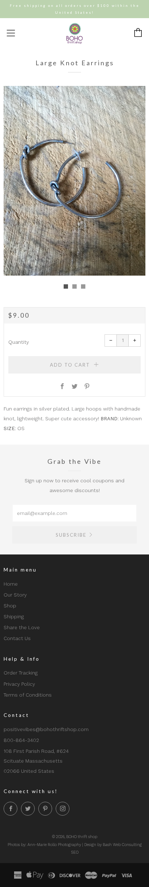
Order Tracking (21, 673)
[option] (74, 181)
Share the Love (22, 627)
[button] (66, 286)
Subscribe (71, 535)
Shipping (14, 616)
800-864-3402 (21, 740)
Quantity (18, 342)
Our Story (15, 595)
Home (11, 584)
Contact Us (17, 638)
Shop (10, 605)
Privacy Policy (19, 684)
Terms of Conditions (28, 695)
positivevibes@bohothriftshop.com (46, 729)
